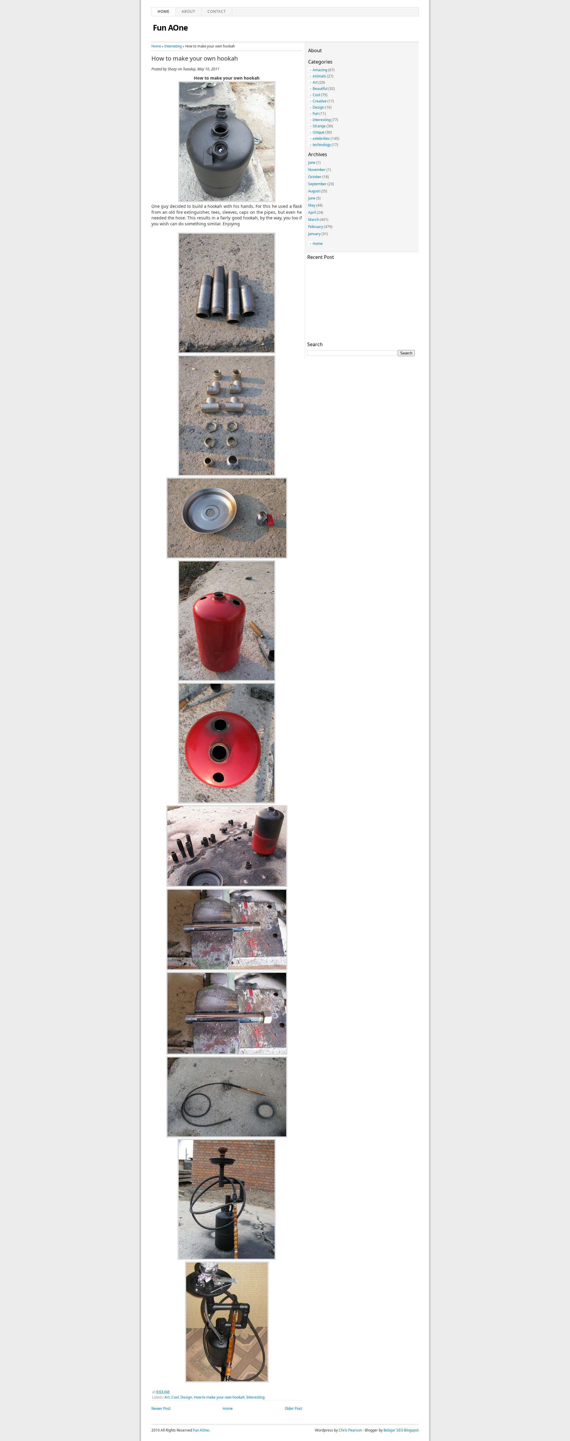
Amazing (320, 69)
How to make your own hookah (194, 58)
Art (167, 1397)
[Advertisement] (361, 300)
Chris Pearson (350, 1430)
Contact (217, 11)
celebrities (321, 138)
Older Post (293, 1408)
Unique (318, 132)
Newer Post (160, 1408)
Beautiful (320, 88)
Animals (319, 76)
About (188, 11)
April (312, 212)
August (314, 191)
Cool (175, 1397)
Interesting (173, 46)
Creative (320, 101)
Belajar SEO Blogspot (401, 1430)
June (311, 162)
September (317, 183)
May (311, 205)
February (315, 226)
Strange (319, 126)
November (317, 169)
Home (164, 11)
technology (322, 144)
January (314, 233)
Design (186, 1397)
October (315, 176)
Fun (316, 113)
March (313, 219)
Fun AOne (170, 27)
